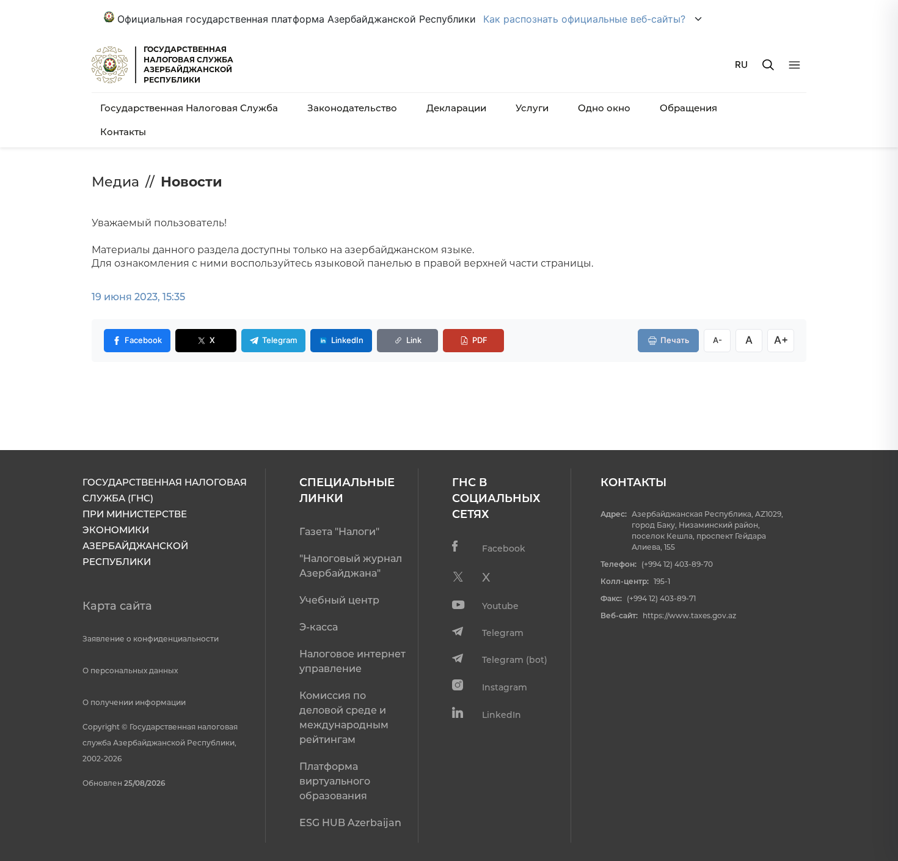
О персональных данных (130, 670)
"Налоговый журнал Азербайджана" (350, 566)
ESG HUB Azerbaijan (350, 823)
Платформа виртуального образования (334, 781)
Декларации (456, 108)
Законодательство (352, 108)
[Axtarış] (768, 64)
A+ (781, 340)
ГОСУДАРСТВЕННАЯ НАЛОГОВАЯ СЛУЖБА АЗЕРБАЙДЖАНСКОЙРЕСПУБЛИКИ (188, 64)
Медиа (115, 182)
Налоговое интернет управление (352, 661)
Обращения (688, 108)
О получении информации (134, 702)
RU (741, 64)
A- (717, 340)
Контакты (123, 132)
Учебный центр (339, 600)
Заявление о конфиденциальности (150, 638)
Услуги (532, 108)
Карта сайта (117, 606)
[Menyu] (794, 65)
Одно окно (604, 108)
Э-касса (318, 627)
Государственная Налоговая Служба (189, 108)
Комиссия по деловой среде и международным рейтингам (344, 717)
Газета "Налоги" (339, 532)
